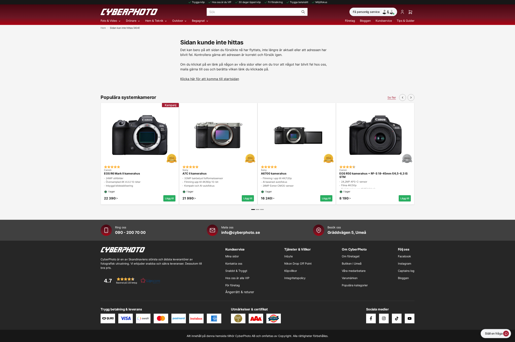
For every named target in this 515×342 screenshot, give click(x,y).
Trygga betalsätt (299, 2)
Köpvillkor (290, 270)
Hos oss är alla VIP (237, 278)
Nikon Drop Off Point (298, 263)
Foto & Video (109, 20)
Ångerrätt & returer (239, 292)
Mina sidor (232, 256)
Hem (103, 27)
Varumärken (349, 278)
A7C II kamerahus (194, 173)
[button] (131, 280)
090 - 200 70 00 (130, 232)
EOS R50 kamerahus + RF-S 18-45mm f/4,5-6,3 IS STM (373, 175)
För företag (232, 285)
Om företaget (350, 256)
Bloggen (365, 20)
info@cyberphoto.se (240, 232)
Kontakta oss (233, 263)
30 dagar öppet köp (250, 2)
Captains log (406, 270)
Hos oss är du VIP (221, 2)
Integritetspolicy (295, 278)
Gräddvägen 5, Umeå (347, 232)
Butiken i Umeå (352, 263)
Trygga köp (198, 2)
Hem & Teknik (154, 20)
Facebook (404, 256)
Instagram (404, 263)
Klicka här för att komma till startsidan (209, 79)
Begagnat (198, 20)
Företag (350, 20)
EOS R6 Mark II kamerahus (122, 173)
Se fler (391, 97)
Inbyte (288, 256)
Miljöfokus (321, 2)
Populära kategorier (355, 285)
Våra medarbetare (354, 270)
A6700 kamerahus (273, 173)
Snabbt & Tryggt (236, 270)
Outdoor (177, 20)
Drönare (131, 20)
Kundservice (384, 20)
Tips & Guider (405, 20)
